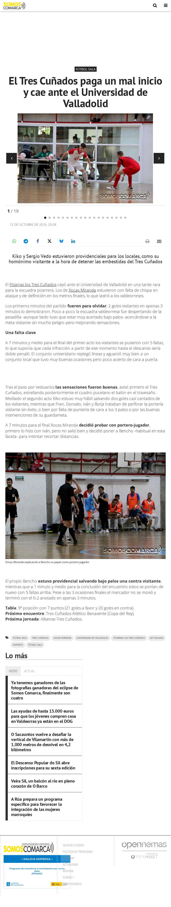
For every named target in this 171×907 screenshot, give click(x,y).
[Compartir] (14, 241)
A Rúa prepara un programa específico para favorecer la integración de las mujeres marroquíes (36, 806)
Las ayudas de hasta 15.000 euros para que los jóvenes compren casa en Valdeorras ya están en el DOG (43, 716)
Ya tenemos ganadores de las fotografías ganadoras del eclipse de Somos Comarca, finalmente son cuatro (44, 690)
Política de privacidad (77, 852)
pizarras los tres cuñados (129, 637)
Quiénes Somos (73, 845)
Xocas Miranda (82, 290)
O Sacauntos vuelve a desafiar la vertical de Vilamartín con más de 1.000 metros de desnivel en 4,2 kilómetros (42, 742)
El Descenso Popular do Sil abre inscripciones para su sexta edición (43, 765)
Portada (68, 858)
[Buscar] (155, 5)
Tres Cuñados (40, 637)
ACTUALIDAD (156, 637)
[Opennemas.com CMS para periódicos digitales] (144, 850)
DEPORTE (18, 644)
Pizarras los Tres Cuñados (33, 284)
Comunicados (72, 884)
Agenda (68, 871)
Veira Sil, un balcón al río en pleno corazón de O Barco (43, 783)
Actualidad (70, 864)
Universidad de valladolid (92, 637)
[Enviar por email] (159, 241)
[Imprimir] (147, 241)
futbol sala (20, 637)
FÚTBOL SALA (35, 644)
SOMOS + (68, 877)
